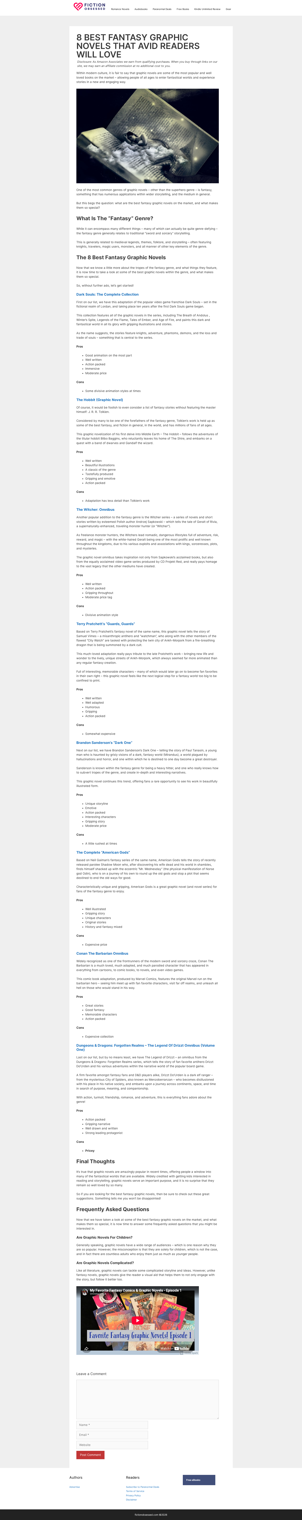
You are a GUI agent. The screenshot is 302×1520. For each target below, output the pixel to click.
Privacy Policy (133, 1495)
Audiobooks (141, 9)
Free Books (183, 9)
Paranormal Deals (162, 9)
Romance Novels (120, 9)
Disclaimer (131, 1499)
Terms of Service (135, 1491)
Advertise (74, 1487)
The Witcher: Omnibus (95, 509)
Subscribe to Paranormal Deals (142, 1487)
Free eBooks (193, 1480)
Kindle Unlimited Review (207, 9)
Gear (228, 9)
